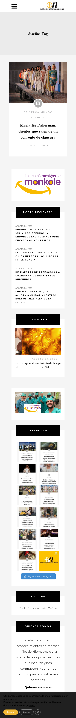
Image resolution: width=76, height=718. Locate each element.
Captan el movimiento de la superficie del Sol (38, 365)
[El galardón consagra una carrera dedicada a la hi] (49, 474)
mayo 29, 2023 (38, 145)
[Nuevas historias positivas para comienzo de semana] (49, 561)
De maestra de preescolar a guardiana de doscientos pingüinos (37, 276)
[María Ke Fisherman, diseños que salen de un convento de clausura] (38, 82)
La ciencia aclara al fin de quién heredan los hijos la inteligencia (37, 256)
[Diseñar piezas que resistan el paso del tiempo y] (27, 474)
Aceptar (10, 712)
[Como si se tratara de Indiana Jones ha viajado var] (27, 561)
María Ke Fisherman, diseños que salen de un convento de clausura (38, 131)
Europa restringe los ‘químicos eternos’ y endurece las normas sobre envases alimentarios (37, 235)
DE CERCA (32, 112)
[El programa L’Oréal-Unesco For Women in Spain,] (27, 452)
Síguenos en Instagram (40, 576)
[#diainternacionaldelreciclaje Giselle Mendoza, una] (27, 517)
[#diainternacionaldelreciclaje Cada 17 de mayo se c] (49, 495)
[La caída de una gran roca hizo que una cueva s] (49, 452)
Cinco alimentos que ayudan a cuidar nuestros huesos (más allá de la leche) (36, 297)
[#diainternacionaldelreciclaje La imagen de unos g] (27, 539)
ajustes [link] (31, 705)
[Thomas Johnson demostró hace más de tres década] (49, 539)
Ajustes (26, 712)
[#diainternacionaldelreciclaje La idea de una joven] (49, 517)
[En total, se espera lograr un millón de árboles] (27, 495)
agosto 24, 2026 (38, 359)
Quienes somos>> (38, 687)
